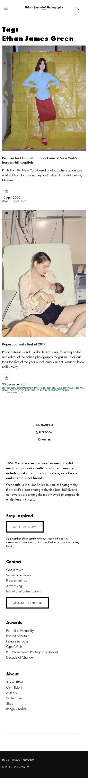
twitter (45, 439)
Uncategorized (60, 390)
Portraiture (32, 390)
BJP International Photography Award (32, 652)
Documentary (25, 388)
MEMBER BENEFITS (27, 603)
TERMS (5, 760)
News (5, 201)
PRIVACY (16, 760)
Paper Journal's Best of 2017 (23, 344)
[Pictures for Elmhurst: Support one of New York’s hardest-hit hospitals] (44, 98)
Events (38, 388)
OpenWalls (14, 646)
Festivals (68, 388)
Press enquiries (16, 580)
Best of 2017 (8, 388)
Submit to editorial (19, 575)
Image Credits (16, 708)
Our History (14, 687)
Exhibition (49, 388)
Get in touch (14, 569)
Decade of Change (19, 657)
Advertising (14, 585)
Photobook (17, 390)
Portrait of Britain (17, 635)
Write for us (14, 698)
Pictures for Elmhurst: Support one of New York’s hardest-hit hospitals (39, 160)
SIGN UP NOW (24, 527)
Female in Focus (17, 641)
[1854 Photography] (44, 8)
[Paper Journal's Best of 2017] (44, 273)
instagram (45, 425)
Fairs (59, 388)
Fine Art (78, 388)
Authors (11, 692)
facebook (45, 432)
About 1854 (14, 682)
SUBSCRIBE (28, 760)
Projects (45, 390)
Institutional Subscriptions (23, 591)
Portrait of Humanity (20, 630)
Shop (9, 703)
